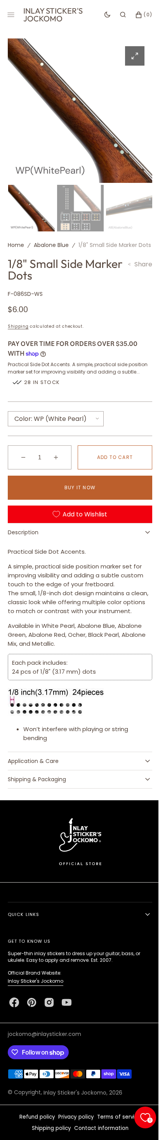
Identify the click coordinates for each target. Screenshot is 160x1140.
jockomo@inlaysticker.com (44, 1060)
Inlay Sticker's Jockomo (35, 1007)
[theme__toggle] (101, 14)
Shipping (18, 336)
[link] (77, 867)
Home (16, 243)
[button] (117, 14)
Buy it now (77, 505)
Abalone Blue (51, 243)
